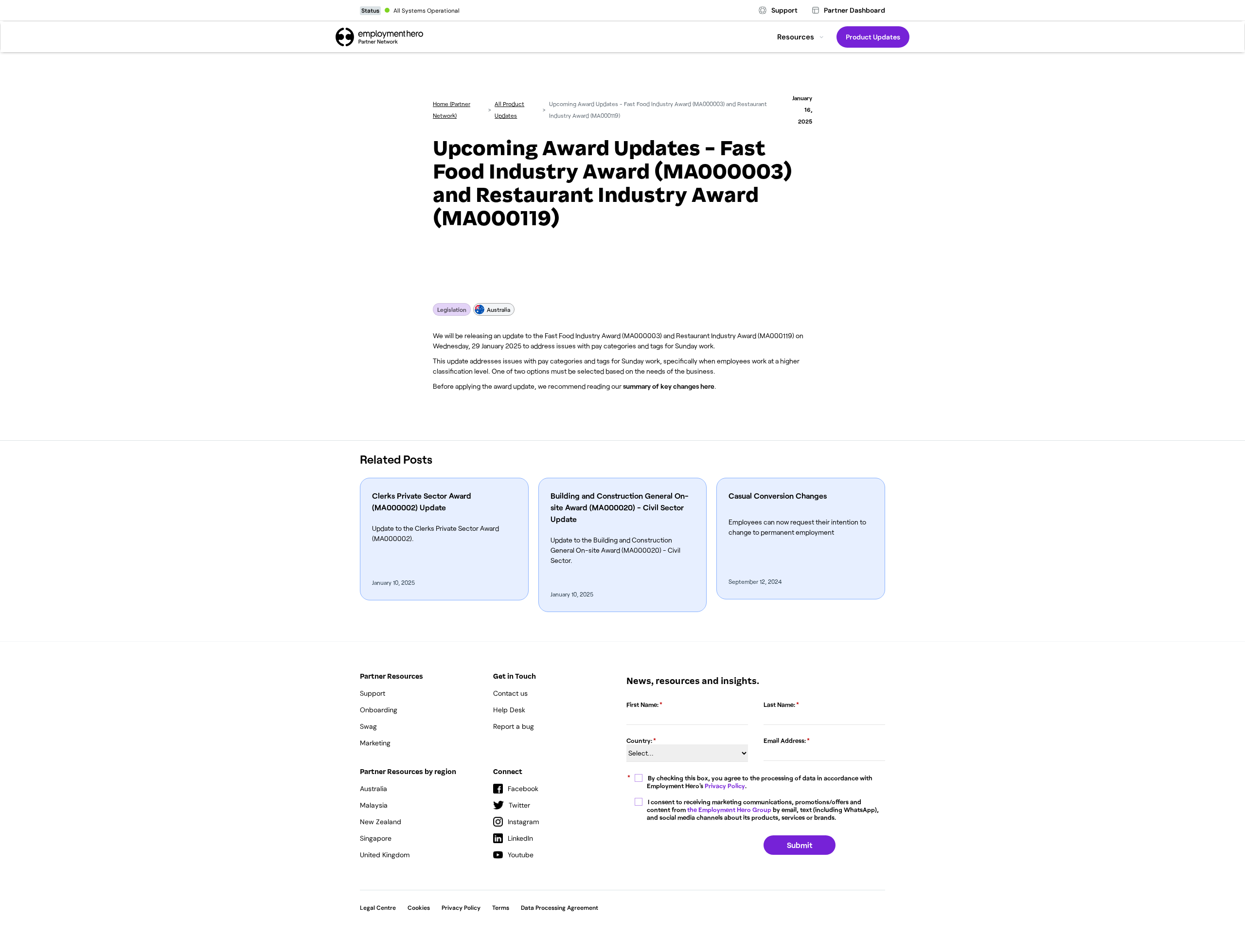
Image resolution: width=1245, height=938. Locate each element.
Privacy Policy (725, 786)
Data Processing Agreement (559, 908)
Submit (799, 844)
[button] (800, 37)
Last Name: (779, 704)
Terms (500, 908)
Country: (639, 740)
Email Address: (785, 740)
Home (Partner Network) (451, 109)
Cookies (419, 908)
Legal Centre (378, 908)
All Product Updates (509, 109)
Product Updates (873, 37)
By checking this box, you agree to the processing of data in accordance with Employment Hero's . (760, 782)
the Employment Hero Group (729, 809)
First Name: (642, 704)
